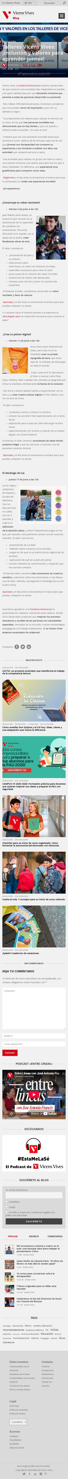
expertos (7, 1334)
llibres (28, 1325)
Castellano (14, 1201)
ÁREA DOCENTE (16, 1448)
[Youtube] (34, 1474)
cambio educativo (42, 1325)
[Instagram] (40, 1474)
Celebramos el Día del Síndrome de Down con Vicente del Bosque (39, 1300)
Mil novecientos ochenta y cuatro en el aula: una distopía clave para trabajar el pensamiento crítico (38, 1248)
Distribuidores (48, 1374)
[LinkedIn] (29, 647)
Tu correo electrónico (17, 1190)
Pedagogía (44, 1338)
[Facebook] (17, 647)
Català (12, 1207)
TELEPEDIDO (15, 1440)
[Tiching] (45, 1474)
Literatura (33, 724)
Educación (9, 41)
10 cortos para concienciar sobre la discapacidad (36, 1275)
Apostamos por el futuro (19, 1374)
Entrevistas (20, 724)
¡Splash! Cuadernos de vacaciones (20, 953)
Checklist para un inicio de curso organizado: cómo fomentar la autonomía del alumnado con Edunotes (30, 844)
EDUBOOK (14, 1444)
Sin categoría (21, 667)
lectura (58, 1334)
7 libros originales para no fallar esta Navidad (36, 1287)
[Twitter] (23, 647)
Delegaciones (48, 1370)
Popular (13, 1236)
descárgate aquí (11, 316)
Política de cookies (17, 1414)
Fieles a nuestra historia (19, 1390)
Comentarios (55, 1236)
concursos (15, 1334)
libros (62, 1338)
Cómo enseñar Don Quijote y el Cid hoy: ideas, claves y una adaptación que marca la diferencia (32, 728)
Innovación (17, 1325)
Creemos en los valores (19, 1386)
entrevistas (7, 1338)
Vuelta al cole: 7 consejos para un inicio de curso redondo (33, 899)
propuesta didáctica (35, 1330)
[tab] (12, 1236)
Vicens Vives (13, 65)
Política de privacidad (18, 1410)
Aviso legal (14, 1406)
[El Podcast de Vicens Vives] (34, 1153)
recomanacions (21, 1338)
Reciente (34, 1236)
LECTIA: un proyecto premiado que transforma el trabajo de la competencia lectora (33, 672)
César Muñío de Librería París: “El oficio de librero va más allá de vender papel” (40, 1262)
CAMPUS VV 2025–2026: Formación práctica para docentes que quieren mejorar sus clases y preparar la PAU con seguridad (34, 786)
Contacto (45, 1366)
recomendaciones (13, 1330)
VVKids (54, 1330)
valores (35, 1338)
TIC (47, 1330)
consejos (7, 1325)
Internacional (47, 1378)
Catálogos (13, 1436)
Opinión (54, 1338)
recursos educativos (30, 1334)
